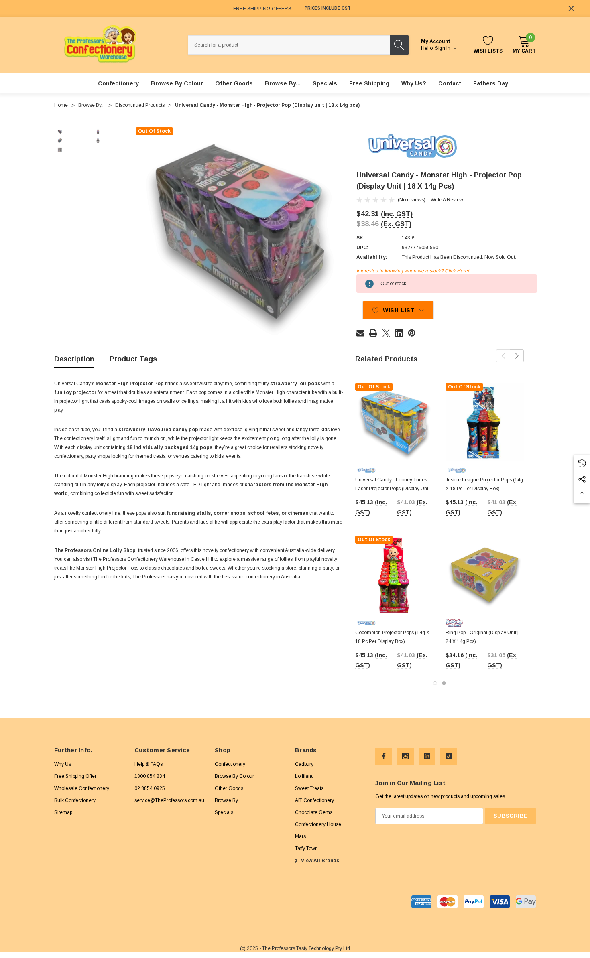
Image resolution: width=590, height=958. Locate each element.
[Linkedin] (399, 333)
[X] (386, 333)
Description (74, 359)
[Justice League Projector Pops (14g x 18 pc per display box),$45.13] (485, 422)
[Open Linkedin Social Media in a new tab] (427, 756)
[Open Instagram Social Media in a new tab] (405, 756)
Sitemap (63, 812)
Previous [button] (503, 355)
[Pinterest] (412, 333)
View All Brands (319, 860)
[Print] (373, 333)
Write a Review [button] (447, 200)
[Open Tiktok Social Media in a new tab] (448, 756)
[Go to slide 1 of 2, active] (435, 683)
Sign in (443, 48)
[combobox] (289, 45)
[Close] (571, 8)
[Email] (360, 333)
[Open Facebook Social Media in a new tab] (383, 756)
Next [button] (517, 355)
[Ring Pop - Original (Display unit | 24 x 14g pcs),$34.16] (485, 575)
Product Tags (133, 359)
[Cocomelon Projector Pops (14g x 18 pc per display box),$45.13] (394, 575)
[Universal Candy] (412, 146)
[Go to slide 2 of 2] (444, 683)
